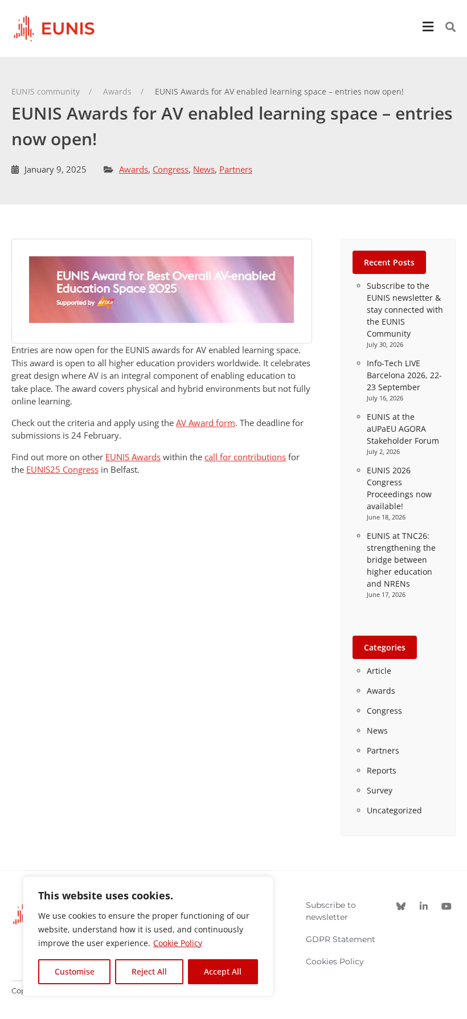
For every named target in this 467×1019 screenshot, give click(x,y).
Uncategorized (394, 810)
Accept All (222, 971)
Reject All (149, 971)
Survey (379, 790)
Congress (171, 169)
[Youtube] (446, 906)
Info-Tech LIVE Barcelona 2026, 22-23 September (404, 375)
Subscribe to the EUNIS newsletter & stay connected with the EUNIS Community (405, 309)
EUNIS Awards (133, 457)
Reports (381, 770)
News (204, 169)
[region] (148, 936)
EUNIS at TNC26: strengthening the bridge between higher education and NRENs (401, 559)
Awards (133, 169)
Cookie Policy (177, 943)
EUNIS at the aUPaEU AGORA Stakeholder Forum (403, 428)
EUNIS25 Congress (62, 469)
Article (379, 670)
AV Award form (205, 422)
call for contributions (245, 457)
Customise (75, 971)
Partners (235, 169)
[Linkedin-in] (424, 906)
